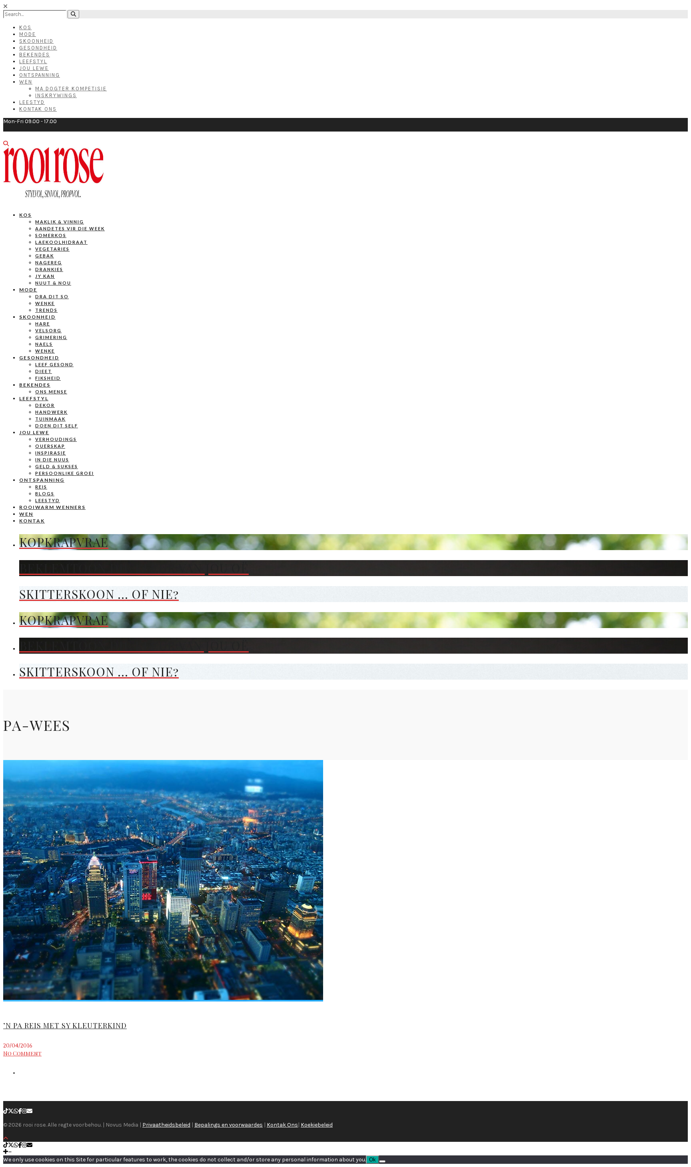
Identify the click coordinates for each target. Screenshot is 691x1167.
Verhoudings (56, 439)
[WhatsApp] (16, 1111)
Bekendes (34, 55)
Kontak (32, 521)
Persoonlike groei (64, 473)
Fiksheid (48, 378)
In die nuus (52, 459)
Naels (44, 344)
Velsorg (48, 330)
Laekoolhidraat (61, 242)
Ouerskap (50, 446)
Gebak (44, 255)
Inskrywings (56, 95)
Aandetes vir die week (70, 228)
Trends (46, 310)
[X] (11, 1111)
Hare (42, 323)
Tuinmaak (50, 418)
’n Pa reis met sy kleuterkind (65, 1025)
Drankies (49, 269)
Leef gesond (54, 364)
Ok (372, 1160)
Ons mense (51, 391)
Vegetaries (52, 248)
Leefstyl (33, 61)
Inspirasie (50, 452)
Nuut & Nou (53, 282)
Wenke (45, 303)
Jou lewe (34, 432)
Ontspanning (39, 75)
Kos (25, 27)
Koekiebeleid (317, 1124)
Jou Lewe (34, 68)
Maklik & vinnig (59, 221)
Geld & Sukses (56, 466)
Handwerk (51, 412)
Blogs (44, 493)
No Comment (22, 1053)
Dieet (43, 371)
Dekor (45, 405)
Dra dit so (52, 296)
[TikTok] (5, 1111)
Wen (25, 82)
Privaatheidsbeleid (166, 1124)
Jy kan (45, 276)
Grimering (51, 337)
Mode (27, 34)
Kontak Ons (38, 109)
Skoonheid (36, 41)
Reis (41, 486)
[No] (382, 1161)
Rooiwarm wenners (52, 507)
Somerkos (50, 235)
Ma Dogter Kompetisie (71, 89)
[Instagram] (24, 1111)
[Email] (29, 1111)
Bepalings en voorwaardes (228, 1124)
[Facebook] (20, 1111)
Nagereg (48, 262)
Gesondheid (38, 48)
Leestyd (32, 102)
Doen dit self (56, 425)
